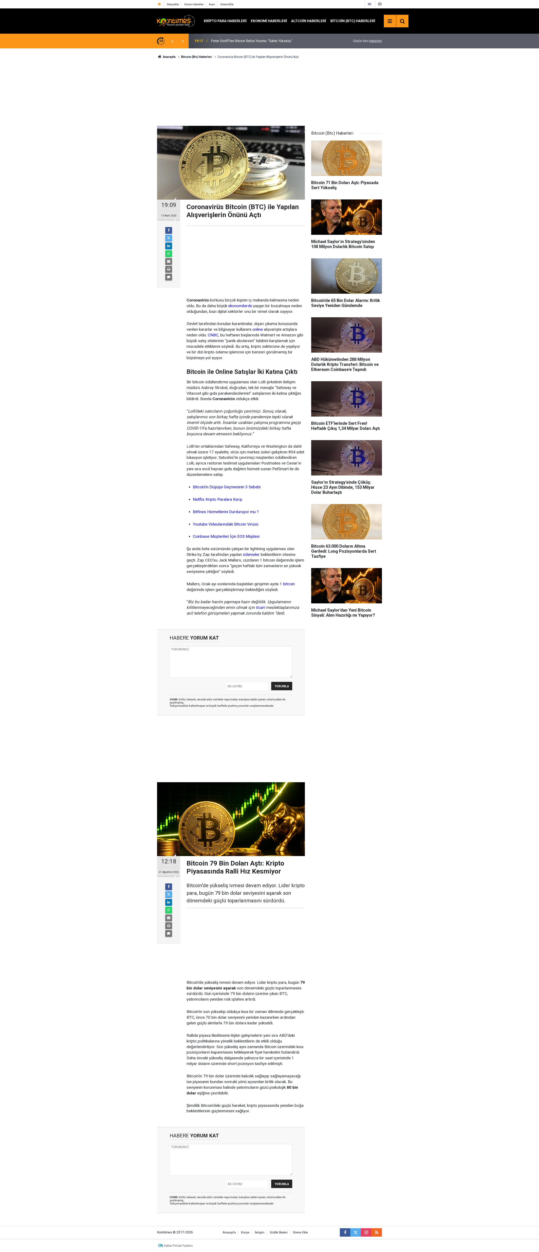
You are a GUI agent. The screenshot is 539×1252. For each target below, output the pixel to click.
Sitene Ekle (226, 4)
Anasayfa (229, 1232)
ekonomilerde (240, 305)
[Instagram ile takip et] (366, 1232)
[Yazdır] (168, 269)
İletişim (259, 1232)
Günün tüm (367, 41)
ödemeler (251, 554)
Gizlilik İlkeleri (279, 1232)
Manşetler (173, 4)
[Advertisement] (269, 91)
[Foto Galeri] (379, 4)
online (257, 329)
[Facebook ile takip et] (345, 1232)
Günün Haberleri (194, 4)
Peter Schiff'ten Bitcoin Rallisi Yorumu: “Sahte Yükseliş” (251, 41)
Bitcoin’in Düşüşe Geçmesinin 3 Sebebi (227, 487)
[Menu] (390, 21)
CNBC (213, 335)
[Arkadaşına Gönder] (168, 261)
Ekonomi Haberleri (269, 21)
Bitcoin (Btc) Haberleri (352, 21)
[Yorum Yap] (168, 277)
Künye (245, 1232)
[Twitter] (168, 238)
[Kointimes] (176, 21)
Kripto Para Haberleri (225, 21)
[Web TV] (369, 4)
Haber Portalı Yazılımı (178, 1245)
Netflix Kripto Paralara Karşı (217, 499)
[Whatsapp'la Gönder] (168, 253)
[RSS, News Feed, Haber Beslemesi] (376, 1232)
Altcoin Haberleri (308, 21)
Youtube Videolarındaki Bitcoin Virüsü (225, 524)
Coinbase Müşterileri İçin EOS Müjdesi (226, 536)
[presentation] (172, 41)
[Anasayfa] (159, 4)
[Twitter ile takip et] (355, 1232)
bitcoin (289, 584)
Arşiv (212, 4)
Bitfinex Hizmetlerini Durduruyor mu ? (226, 511)
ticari (260, 607)
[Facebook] (168, 230)
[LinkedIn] (168, 246)
